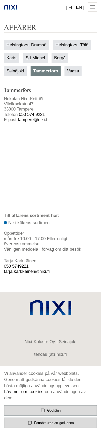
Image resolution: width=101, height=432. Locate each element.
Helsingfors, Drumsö (26, 45)
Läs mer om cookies (24, 391)
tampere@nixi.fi (33, 119)
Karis (11, 57)
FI (70, 7)
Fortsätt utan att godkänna (50, 422)
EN (79, 7)
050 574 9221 (32, 114)
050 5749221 (16, 266)
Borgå (60, 57)
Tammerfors (45, 71)
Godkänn (50, 410)
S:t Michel (35, 57)
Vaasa (73, 71)
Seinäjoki (15, 71)
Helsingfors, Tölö (71, 45)
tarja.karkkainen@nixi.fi (27, 271)
